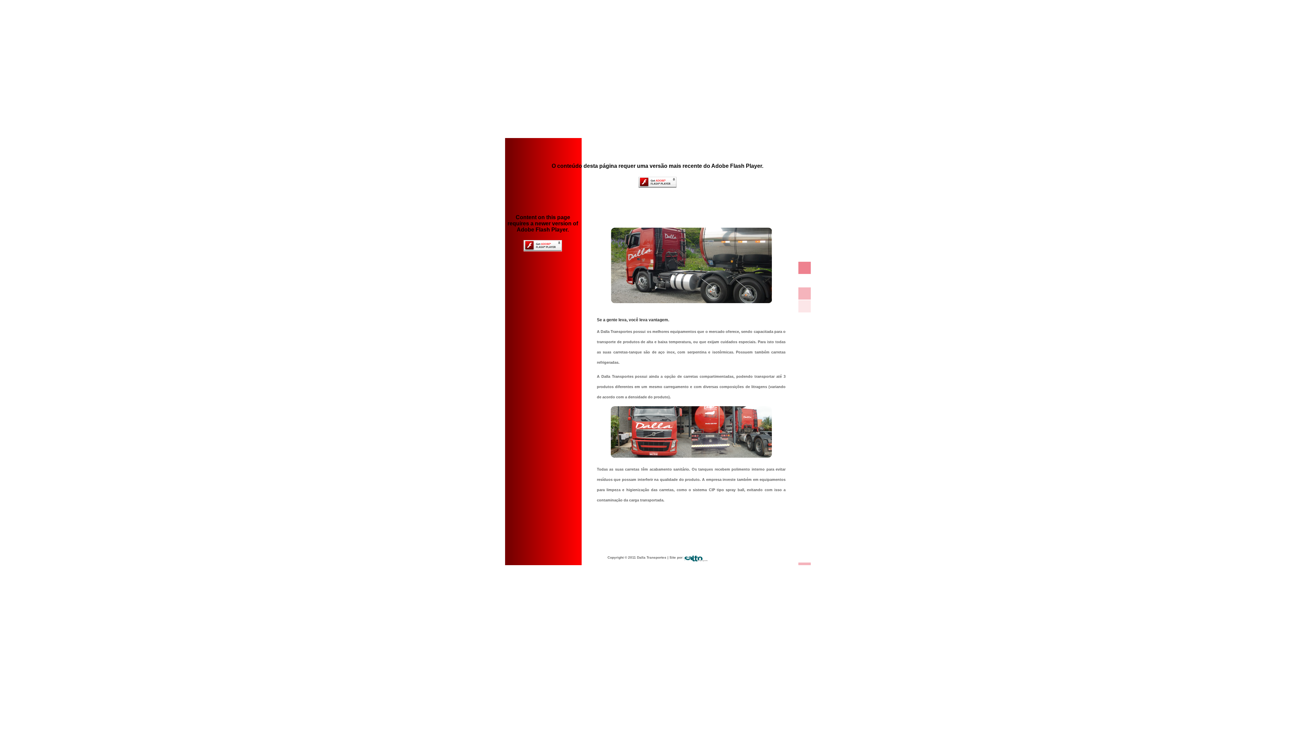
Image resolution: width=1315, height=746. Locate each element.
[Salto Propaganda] (696, 557)
